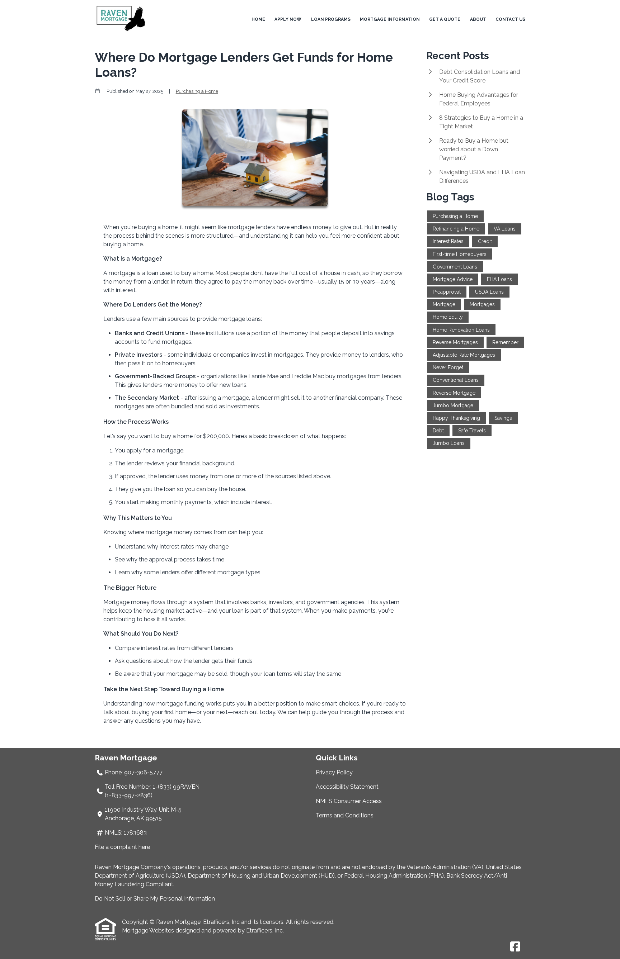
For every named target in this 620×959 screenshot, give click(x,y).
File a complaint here (122, 847)
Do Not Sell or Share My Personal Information (155, 898)
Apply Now (287, 19)
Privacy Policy (334, 772)
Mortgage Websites (148, 930)
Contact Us (510, 19)
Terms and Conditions (345, 815)
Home (258, 19)
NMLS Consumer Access (349, 801)
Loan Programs (331, 19)
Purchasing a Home (197, 91)
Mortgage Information (390, 19)
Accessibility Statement (347, 786)
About (478, 19)
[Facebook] (515, 947)
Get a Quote (444, 19)
